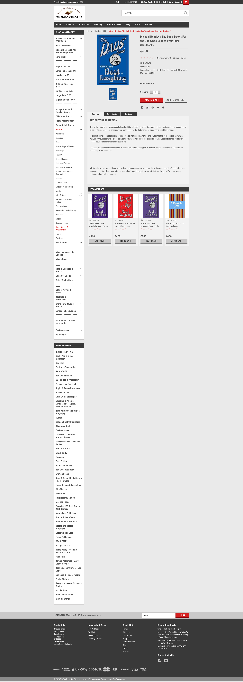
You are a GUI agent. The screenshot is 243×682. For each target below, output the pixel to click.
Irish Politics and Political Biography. (68, 412)
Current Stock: (147, 83)
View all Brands (63, 599)
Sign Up (98, 635)
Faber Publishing (64, 537)
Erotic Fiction (62, 579)
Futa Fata (60, 556)
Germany (60, 457)
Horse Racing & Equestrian (68, 485)
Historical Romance (64, 167)
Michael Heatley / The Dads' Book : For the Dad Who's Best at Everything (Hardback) (140, 31)
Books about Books (65, 469)
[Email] (147, 107)
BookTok (60, 363)
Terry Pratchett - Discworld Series (69, 585)
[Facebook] (142, 107)
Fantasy (59, 155)
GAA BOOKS (61, 371)
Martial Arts (61, 590)
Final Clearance (63, 45)
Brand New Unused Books (65, 305)
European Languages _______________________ (66, 314)
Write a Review (179, 58)
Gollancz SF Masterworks (68, 575)
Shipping (98, 24)
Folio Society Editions (66, 521)
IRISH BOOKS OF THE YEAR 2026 (66, 40)
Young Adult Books (65, 125)
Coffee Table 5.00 (64, 91)
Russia (59, 417)
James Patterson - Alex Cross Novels (67, 562)
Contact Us (84, 24)
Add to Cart (100, 241)
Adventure (60, 133)
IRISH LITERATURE (64, 351)
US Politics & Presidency (67, 380)
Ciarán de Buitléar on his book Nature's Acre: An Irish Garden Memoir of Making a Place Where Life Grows (173, 634)
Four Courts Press (64, 594)
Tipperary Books (64, 426)
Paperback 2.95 (63, 66)
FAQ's (137, 24)
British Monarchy (64, 465)
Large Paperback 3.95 (66, 71)
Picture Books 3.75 (65, 79)
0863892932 (132, 2)
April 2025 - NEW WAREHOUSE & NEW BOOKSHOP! (172, 647)
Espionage (60, 150)
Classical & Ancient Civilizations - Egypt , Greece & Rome (66, 404)
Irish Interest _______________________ (66, 262)
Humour (59, 178)
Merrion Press (62, 502)
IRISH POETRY (62, 392)
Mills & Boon (61, 195)
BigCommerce (94, 679)
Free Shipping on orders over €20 (68, 2)
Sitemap (77, 679)
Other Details (112, 114)
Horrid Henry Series (65, 497)
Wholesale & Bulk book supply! (169, 629)
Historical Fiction (63, 163)
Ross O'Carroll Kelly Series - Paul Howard (69, 479)
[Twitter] (158, 107)
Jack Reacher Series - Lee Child (68, 569)
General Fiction (62, 159)
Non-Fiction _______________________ (66, 245)
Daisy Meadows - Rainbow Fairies (68, 443)
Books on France (64, 375)
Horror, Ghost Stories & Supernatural (65, 172)
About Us (70, 24)
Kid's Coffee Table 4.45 (65, 85)
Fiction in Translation (66, 367)
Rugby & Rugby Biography (68, 388)
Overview (95, 114)
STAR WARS (61, 453)
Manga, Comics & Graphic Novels (64, 110)
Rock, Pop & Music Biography (64, 357)
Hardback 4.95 (62, 75)
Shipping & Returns (95, 639)
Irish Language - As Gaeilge (65, 253)
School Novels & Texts (63, 291)
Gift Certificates (114, 24)
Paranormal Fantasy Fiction (64, 200)
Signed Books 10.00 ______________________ (66, 102)
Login (90, 635)
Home (58, 24)
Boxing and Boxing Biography (64, 527)
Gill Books (60, 493)
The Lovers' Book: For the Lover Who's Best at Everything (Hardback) (125, 226)
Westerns (59, 238)
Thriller (58, 234)
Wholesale (61, 334)
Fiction (59, 129)
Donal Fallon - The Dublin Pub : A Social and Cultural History (172, 641)
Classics (59, 138)
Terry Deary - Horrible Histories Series (66, 551)
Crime (58, 142)
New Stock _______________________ (66, 60)
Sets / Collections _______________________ (66, 283)
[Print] (152, 107)
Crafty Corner (62, 330)
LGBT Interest (61, 182)
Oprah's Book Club (64, 533)
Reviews (128, 114)
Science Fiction (62, 223)
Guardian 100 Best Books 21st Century (68, 507)
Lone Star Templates (117, 679)
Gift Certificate (146, 2)
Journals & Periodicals (61, 298)
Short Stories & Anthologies (62, 228)
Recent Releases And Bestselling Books (66, 51)
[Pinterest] (163, 107)
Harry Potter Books (65, 120)
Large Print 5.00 (63, 95)
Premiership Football (66, 384)
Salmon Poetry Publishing (66, 210)
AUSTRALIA (61, 489)
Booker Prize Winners (66, 517)
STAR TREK (61, 541)
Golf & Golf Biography (66, 396)
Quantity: (144, 92)
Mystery (59, 191)
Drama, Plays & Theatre (65, 146)
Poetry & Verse (62, 206)
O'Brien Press (62, 474)
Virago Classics (63, 545)
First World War (63, 448)
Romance (59, 214)
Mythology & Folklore (64, 187)
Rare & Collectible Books (64, 270)
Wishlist (162, 2)
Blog (128, 24)
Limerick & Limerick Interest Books (65, 436)
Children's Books (64, 116)
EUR (117, 2)
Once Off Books (63, 276)
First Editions (62, 461)
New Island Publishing (66, 513)
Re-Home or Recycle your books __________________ (66, 323)
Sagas (58, 219)
